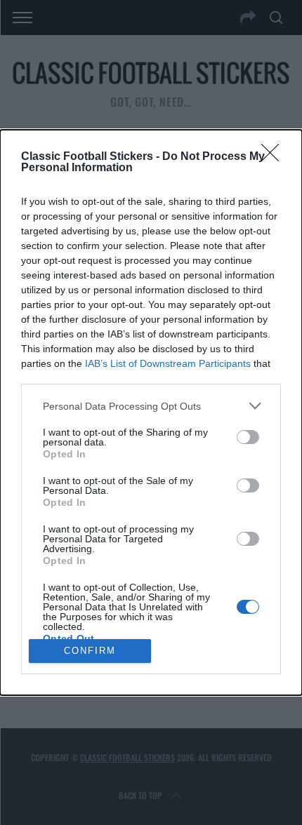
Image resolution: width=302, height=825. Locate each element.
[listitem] (151, 405)
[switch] (248, 437)
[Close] (274, 157)
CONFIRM (90, 650)
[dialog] (151, 412)
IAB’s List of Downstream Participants (168, 363)
